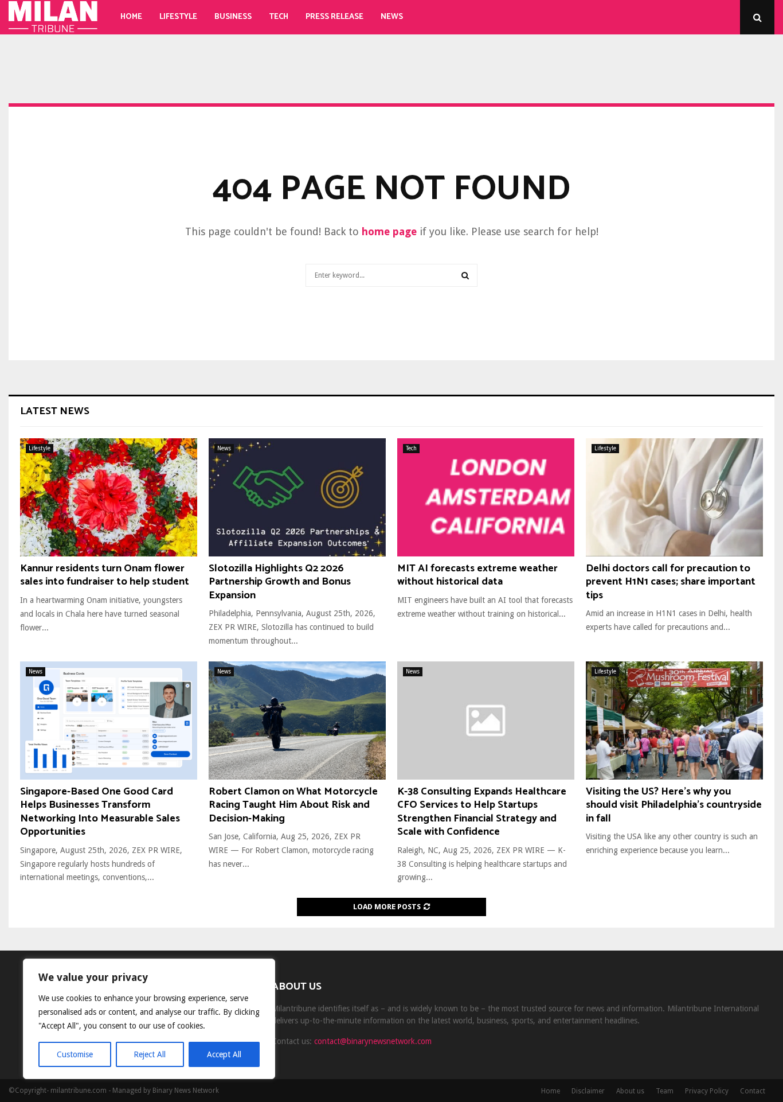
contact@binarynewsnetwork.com (373, 1041)
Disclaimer (588, 1091)
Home (131, 17)
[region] (149, 1019)
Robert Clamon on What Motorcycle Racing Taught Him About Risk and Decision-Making (293, 805)
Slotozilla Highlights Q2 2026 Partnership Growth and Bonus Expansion (280, 582)
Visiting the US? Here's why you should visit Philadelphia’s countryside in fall (674, 805)
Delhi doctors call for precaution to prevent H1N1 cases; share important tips (670, 582)
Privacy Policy (707, 1091)
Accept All (224, 1054)
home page (389, 231)
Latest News (54, 411)
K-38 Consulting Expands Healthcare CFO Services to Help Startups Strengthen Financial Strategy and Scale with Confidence (481, 811)
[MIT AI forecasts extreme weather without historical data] (485, 497)
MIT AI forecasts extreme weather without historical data (477, 575)
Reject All (150, 1054)
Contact (752, 1091)
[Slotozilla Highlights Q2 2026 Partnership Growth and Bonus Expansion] (297, 497)
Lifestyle (178, 17)
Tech (278, 17)
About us (630, 1091)
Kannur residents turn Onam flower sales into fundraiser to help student (104, 575)
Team (665, 1091)
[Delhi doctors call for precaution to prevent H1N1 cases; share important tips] (674, 497)
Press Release (334, 17)
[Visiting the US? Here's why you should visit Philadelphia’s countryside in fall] (674, 720)
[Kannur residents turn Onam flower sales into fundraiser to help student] (108, 497)
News (392, 17)
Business (233, 17)
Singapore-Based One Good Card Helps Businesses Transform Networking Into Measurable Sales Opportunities (100, 811)
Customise (75, 1054)
